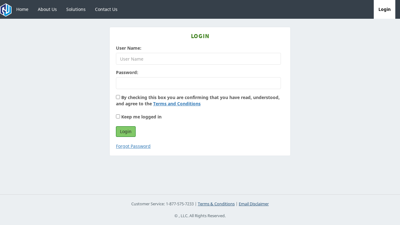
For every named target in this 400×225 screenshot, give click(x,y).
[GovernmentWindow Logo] (6, 9)
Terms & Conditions (216, 204)
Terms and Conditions (177, 104)
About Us (47, 9)
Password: (127, 72)
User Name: (129, 48)
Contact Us (106, 9)
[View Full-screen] (367, 9)
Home (22, 9)
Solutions (76, 9)
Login (384, 9)
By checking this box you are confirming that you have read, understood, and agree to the (198, 100)
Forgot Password (133, 146)
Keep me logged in (141, 117)
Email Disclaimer (254, 204)
